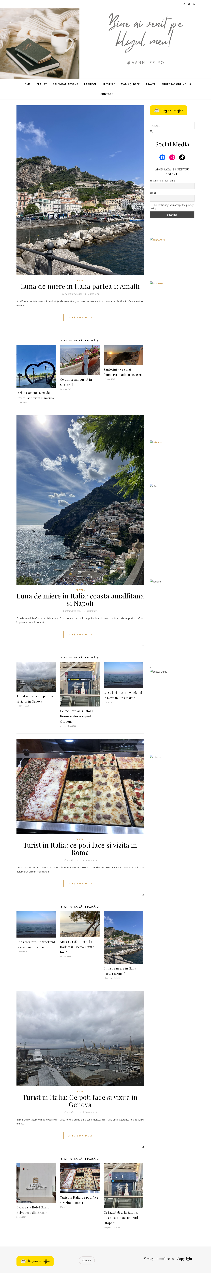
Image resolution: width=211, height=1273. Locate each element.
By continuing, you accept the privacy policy (172, 206)
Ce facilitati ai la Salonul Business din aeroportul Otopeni (77, 716)
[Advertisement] (172, 384)
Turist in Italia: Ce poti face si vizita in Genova (80, 1101)
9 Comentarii (91, 293)
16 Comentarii (89, 1112)
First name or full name (162, 180)
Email (153, 192)
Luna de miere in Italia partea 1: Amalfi (80, 286)
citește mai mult (80, 317)
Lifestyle (108, 84)
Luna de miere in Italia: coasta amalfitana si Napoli (80, 599)
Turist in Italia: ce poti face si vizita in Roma (80, 849)
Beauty (41, 84)
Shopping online (174, 84)
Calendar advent (65, 84)
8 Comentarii (91, 610)
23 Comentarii (89, 860)
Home (26, 84)
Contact (106, 94)
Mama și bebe (130, 84)
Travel (151, 84)
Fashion (90, 84)
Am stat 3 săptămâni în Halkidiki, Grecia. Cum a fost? (77, 947)
